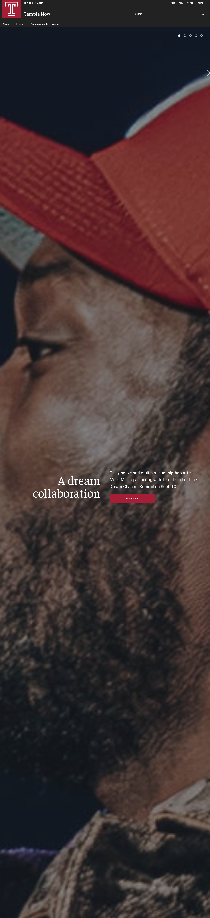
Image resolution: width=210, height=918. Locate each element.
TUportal (200, 3)
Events (20, 24)
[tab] (179, 35)
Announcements (39, 24)
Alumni (190, 3)
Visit (173, 3)
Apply (181, 3)
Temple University (33, 3)
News (6, 24)
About (55, 24)
